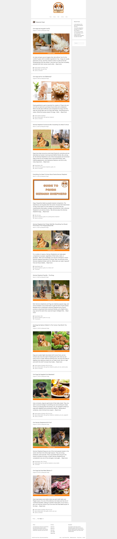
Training (45, 461)
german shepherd (50, 117)
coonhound (37, 166)
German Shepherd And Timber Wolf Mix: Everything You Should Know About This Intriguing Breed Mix (50, 224)
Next (41, 518)
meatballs (56, 415)
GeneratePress (45, 537)
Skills (58, 16)
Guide (66, 16)
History (54, 16)
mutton (50, 511)
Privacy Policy (79, 537)
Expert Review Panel (65, 537)
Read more (59, 64)
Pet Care (39, 215)
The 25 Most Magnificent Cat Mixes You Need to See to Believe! (78, 29)
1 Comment (37, 269)
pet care (45, 69)
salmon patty (65, 367)
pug (49, 317)
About (60, 537)
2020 (52, 533)
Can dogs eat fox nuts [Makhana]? (42, 76)
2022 (52, 530)
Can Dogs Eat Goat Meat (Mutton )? (42, 470)
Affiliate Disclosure (73, 537)
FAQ (47, 67)
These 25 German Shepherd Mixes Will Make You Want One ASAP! (79, 35)
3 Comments (37, 319)
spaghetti (66, 415)
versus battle (56, 463)
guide (52, 166)
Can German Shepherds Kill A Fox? (42, 422)
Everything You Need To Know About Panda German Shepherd (50, 174)
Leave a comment (38, 70)
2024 (52, 528)
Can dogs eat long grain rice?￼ (41, 28)
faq (41, 69)
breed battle (37, 463)
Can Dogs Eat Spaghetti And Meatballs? (43, 374)
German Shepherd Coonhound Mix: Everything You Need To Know (51, 124)
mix (54, 166)
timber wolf (50, 267)
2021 (52, 531)
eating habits (37, 69)
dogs (35, 117)
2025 (52, 526)
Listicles (62, 16)
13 (38, 518)
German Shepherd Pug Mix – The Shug (43, 275)
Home (51, 16)
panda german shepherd (53, 216)
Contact (83, 537)
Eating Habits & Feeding (39, 67)
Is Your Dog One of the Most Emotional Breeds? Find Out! (78, 25)
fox (43, 463)
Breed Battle (37, 165)
